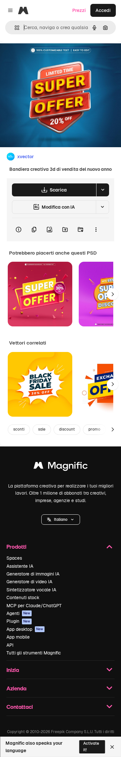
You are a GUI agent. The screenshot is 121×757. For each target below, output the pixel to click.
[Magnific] (61, 467)
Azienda (16, 688)
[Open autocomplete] (14, 27)
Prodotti (16, 546)
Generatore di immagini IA (32, 574)
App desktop (24, 629)
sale (41, 429)
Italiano (60, 519)
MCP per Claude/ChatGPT (34, 606)
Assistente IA (19, 566)
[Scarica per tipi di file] (102, 189)
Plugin (18, 621)
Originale (42, 55)
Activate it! (91, 746)
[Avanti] (112, 294)
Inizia (12, 669)
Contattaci (19, 706)
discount (67, 429)
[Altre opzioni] (95, 229)
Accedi (103, 10)
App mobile (18, 637)
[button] (60, 519)
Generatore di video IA (29, 582)
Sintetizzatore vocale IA (31, 590)
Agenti (18, 613)
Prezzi (79, 10)
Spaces (14, 558)
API (10, 645)
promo (94, 429)
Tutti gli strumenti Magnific (33, 653)
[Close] (112, 747)
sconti (19, 429)
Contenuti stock (22, 597)
